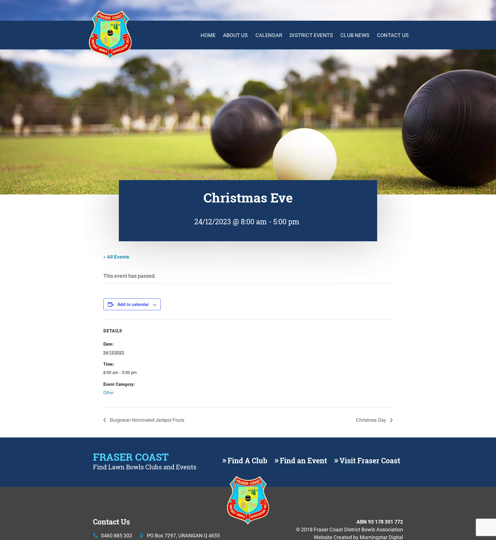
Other (108, 392)
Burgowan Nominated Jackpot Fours (146, 419)
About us (235, 35)
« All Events (116, 256)
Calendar (268, 35)
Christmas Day (371, 419)
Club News (354, 35)
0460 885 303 (116, 535)
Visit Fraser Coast (370, 461)
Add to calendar (133, 304)
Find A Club (247, 461)
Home (208, 35)
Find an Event (303, 461)
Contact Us (393, 35)
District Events (311, 35)
